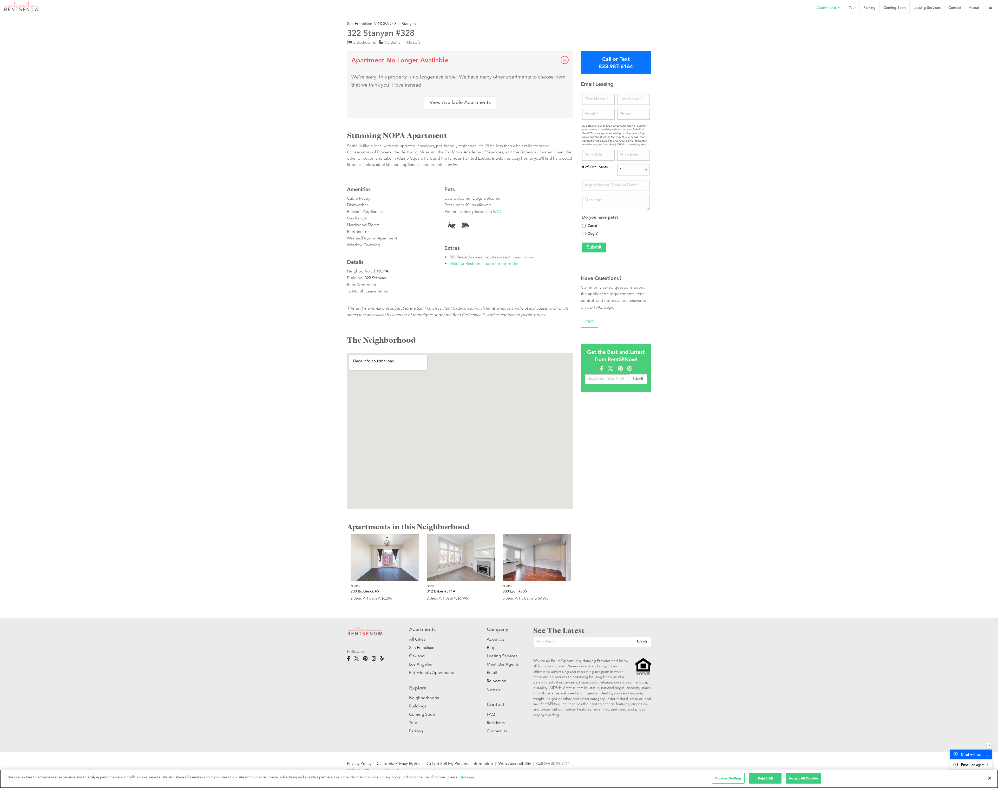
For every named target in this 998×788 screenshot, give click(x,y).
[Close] (989, 778)
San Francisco (359, 23)
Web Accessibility (514, 763)
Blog (491, 647)
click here (467, 777)
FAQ (497, 211)
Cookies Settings (728, 778)
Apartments (827, 8)
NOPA (383, 23)
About (974, 8)
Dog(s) (593, 234)
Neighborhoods (424, 697)
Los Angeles (420, 664)
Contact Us (497, 730)
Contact (954, 8)
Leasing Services (502, 655)
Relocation (497, 680)
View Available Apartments (460, 102)
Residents (496, 722)
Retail (492, 672)
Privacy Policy (359, 763)
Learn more (523, 257)
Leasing (927, 8)
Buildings (417, 706)
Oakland (417, 655)
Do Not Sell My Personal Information (459, 763)
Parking (869, 8)
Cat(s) (592, 226)
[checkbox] (584, 225)
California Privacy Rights (398, 763)
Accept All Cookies (803, 778)
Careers (494, 689)
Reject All (765, 778)
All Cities (417, 639)
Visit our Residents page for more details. (488, 263)
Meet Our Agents (502, 664)
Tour (852, 8)
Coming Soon (894, 8)
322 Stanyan (405, 23)
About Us (495, 639)
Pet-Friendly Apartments (431, 672)
